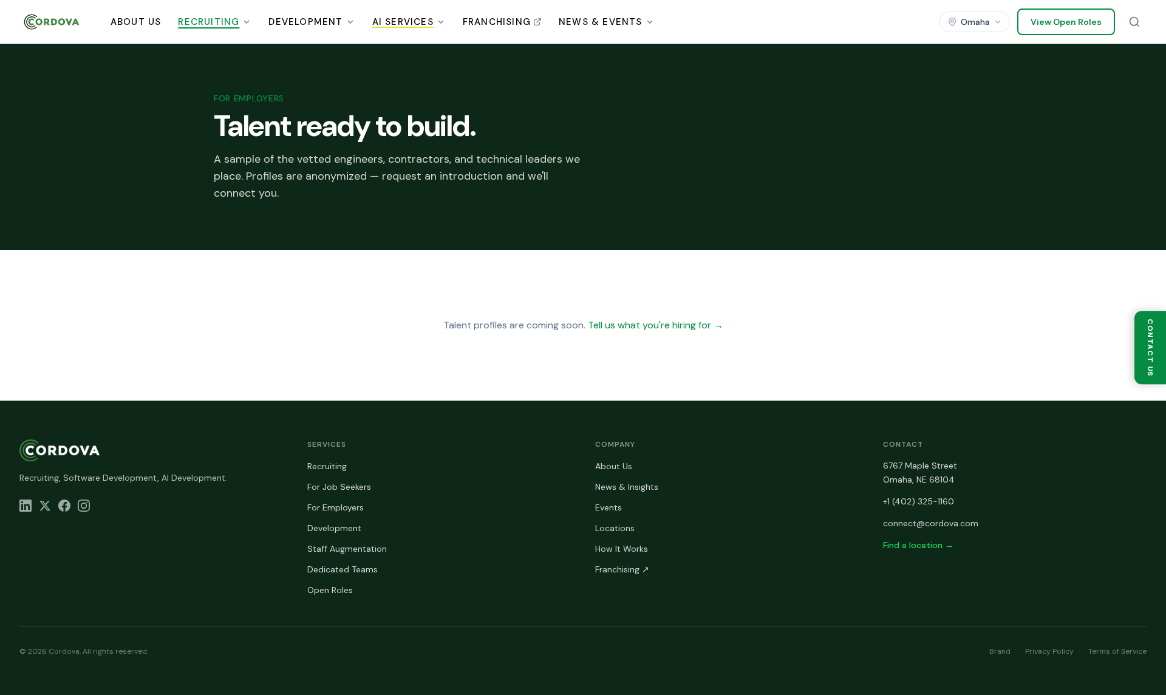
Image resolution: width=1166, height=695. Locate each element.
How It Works (621, 548)
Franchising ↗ (622, 569)
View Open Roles (1066, 21)
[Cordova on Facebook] (64, 506)
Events (608, 507)
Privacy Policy (1049, 651)
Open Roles (330, 590)
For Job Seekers (339, 486)
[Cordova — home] (51, 22)
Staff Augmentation (347, 548)
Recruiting (208, 22)
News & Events (601, 22)
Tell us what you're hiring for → (655, 325)
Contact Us (1150, 347)
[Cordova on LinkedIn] (25, 506)
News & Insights (626, 486)
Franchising (497, 22)
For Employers (335, 507)
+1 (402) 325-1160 (918, 501)
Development (305, 22)
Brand (1000, 651)
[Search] (1134, 21)
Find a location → (918, 545)
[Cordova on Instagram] (84, 506)
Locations (615, 528)
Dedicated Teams (342, 569)
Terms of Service (1117, 651)
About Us (136, 22)
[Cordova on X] (45, 506)
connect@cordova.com (930, 523)
